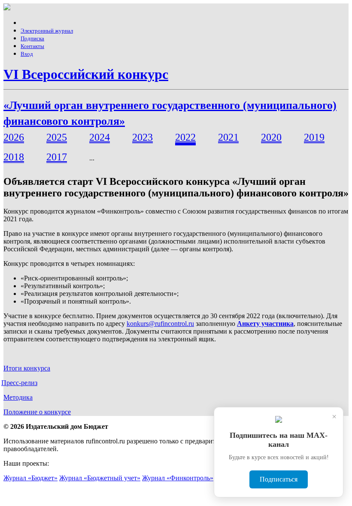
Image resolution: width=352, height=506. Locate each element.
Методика (18, 397)
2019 (314, 137)
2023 (142, 137)
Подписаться (278, 479)
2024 (99, 137)
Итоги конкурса (26, 368)
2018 (13, 157)
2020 (271, 137)
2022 (185, 137)
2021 (228, 137)
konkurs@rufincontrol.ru (160, 323)
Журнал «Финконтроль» (177, 478)
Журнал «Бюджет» (30, 478)
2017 (56, 157)
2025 (56, 137)
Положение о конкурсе (37, 412)
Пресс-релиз (19, 382)
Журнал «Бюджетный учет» (99, 478)
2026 (13, 137)
